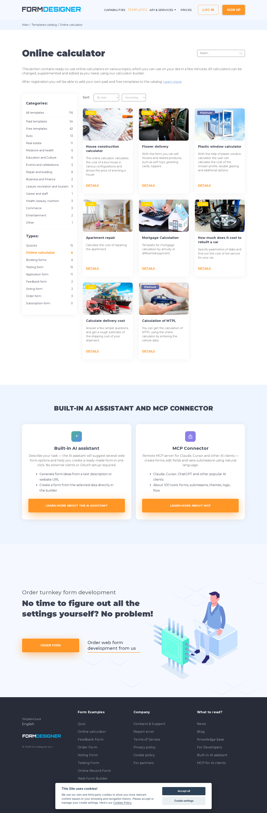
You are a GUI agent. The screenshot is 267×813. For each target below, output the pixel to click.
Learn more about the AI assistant (77, 505)
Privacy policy (145, 747)
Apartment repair (100, 238)
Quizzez (49, 245)
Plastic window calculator (219, 146)
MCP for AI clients (211, 763)
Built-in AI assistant (212, 755)
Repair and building (49, 172)
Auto (49, 136)
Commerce (49, 208)
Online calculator (92, 732)
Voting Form (88, 755)
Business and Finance (49, 179)
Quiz (81, 724)
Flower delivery (155, 146)
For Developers (209, 747)
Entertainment (49, 215)
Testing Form (88, 763)
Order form (49, 296)
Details (92, 185)
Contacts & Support (149, 724)
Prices (186, 10)
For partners (144, 763)
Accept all (184, 790)
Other (49, 222)
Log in (208, 10)
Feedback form (49, 281)
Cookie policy (144, 755)
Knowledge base (210, 739)
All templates (49, 112)
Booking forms (49, 260)
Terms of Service (147, 739)
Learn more (172, 82)
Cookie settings (184, 800)
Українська (31, 719)
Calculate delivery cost (105, 321)
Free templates (49, 128)
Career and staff (49, 193)
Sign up (233, 10)
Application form (49, 274)
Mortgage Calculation (160, 238)
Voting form (49, 289)
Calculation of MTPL (159, 321)
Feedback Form (90, 739)
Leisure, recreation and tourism (49, 186)
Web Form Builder (93, 778)
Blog (201, 732)
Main (25, 25)
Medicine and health (49, 150)
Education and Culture (49, 157)
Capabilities (114, 10)
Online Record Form (94, 771)
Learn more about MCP (190, 505)
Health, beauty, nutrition (49, 201)
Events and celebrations (49, 165)
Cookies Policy (122, 802)
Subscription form (49, 303)
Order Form (50, 645)
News (201, 724)
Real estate (49, 143)
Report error (144, 732)
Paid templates (49, 121)
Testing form (49, 267)
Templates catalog (44, 25)
